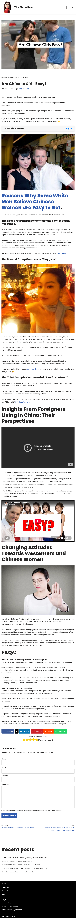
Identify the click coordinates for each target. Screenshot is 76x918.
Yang (20, 89)
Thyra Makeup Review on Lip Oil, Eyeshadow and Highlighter (24, 868)
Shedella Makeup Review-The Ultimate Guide (18, 872)
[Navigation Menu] (68, 7)
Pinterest (39, 731)
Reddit (50, 731)
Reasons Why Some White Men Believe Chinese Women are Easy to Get (34, 201)
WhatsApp (62, 731)
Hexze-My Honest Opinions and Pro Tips (16, 861)
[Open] (69, 129)
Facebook (9, 731)
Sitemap (4, 894)
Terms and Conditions (10, 906)
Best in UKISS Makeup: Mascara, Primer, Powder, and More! (24, 858)
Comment (6, 784)
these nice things (33, 369)
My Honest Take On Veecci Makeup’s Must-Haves (20, 865)
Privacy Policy (6, 903)
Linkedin (26, 731)
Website (4, 776)
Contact (4, 891)
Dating (27, 89)
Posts (9, 77)
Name (4, 759)
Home (3, 77)
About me (5, 887)
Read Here (62, 253)
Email (4, 767)
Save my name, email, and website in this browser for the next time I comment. (34, 811)
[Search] (73, 7)
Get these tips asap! (23, 402)
